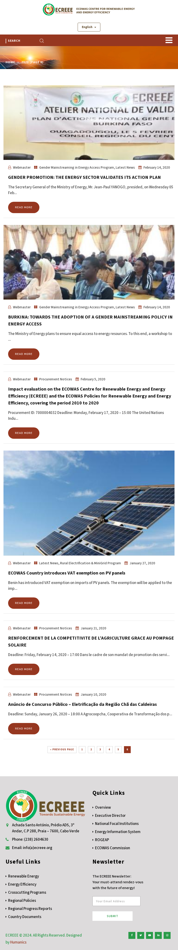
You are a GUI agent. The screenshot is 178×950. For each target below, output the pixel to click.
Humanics (18, 942)
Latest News (125, 167)
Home (10, 62)
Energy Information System (117, 832)
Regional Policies (22, 900)
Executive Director (110, 815)
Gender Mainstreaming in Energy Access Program (76, 167)
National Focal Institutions (117, 824)
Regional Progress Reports (30, 909)
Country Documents (24, 917)
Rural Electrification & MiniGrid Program (90, 563)
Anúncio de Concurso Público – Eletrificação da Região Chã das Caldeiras (82, 704)
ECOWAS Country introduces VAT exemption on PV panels (66, 573)
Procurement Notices (55, 379)
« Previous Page (62, 749)
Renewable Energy (23, 876)
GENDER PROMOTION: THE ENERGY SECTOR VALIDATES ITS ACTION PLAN (84, 177)
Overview (103, 807)
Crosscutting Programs (27, 892)
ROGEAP (102, 840)
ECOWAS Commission (112, 848)
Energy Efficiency (22, 884)
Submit (112, 916)
